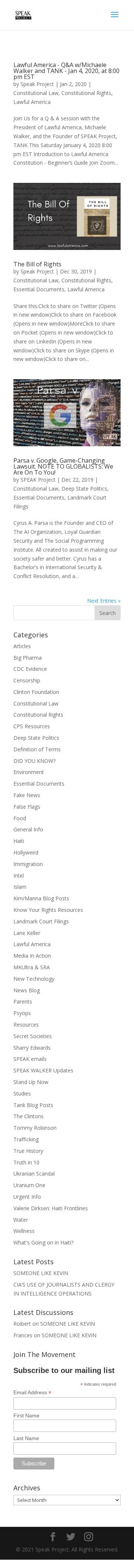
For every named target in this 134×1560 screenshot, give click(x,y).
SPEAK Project (37, 479)
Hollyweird (25, 852)
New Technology (33, 978)
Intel (18, 875)
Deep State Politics (84, 488)
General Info (28, 829)
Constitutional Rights (86, 92)
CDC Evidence (30, 668)
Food (19, 818)
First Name (26, 1415)
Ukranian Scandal (34, 1173)
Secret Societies (32, 1036)
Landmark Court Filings (41, 921)
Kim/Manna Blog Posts (41, 898)
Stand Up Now (30, 1081)
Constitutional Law (35, 92)
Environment (28, 772)
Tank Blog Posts (33, 1105)
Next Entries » (104, 600)
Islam (19, 886)
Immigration (28, 864)
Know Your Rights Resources (48, 909)
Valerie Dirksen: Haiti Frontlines (50, 1208)
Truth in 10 (26, 1162)
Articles (22, 646)
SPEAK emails (30, 1058)
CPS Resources (31, 726)
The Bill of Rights (37, 264)
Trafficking (26, 1139)
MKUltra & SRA (31, 967)
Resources (26, 1024)
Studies (22, 1093)
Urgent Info (27, 1196)
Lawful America (32, 101)
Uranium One (29, 1185)
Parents (22, 1001)
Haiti (18, 840)
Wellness (24, 1230)
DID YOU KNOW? (34, 760)
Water (20, 1219)
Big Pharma (27, 657)
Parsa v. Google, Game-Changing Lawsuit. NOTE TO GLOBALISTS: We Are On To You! (63, 466)
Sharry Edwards (32, 1047)
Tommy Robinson (35, 1127)
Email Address (32, 1392)
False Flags (26, 806)
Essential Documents (38, 289)
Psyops (22, 1013)
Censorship (26, 680)
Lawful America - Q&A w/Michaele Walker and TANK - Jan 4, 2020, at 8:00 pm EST (66, 71)
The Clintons (28, 1116)
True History (28, 1150)
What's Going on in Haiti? (43, 1242)
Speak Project (37, 84)
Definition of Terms (37, 749)
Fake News (26, 795)
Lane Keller (26, 932)
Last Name (26, 1438)
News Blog (26, 990)
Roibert (22, 1323)
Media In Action (32, 955)
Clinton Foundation (36, 691)
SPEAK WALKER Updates (43, 1070)
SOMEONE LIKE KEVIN (40, 1273)
